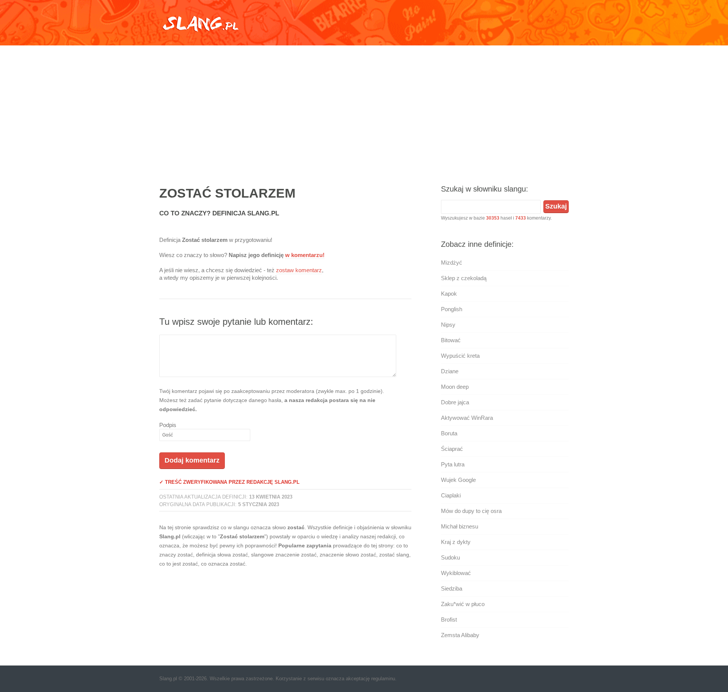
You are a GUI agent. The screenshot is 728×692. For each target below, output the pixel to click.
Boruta (449, 433)
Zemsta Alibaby (460, 635)
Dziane (449, 371)
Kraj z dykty (456, 542)
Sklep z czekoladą (463, 278)
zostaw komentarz (299, 270)
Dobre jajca (455, 402)
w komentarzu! (305, 255)
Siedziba (451, 588)
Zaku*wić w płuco (463, 604)
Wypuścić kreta (460, 355)
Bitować (451, 340)
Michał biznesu (459, 526)
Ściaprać (452, 449)
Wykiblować (456, 573)
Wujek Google (458, 480)
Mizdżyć (451, 262)
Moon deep (455, 386)
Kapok (449, 293)
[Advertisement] (364, 108)
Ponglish (451, 309)
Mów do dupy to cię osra (471, 511)
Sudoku (450, 557)
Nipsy (448, 324)
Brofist (449, 619)
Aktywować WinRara (467, 418)
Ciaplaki (451, 495)
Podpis (167, 425)
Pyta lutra (452, 464)
